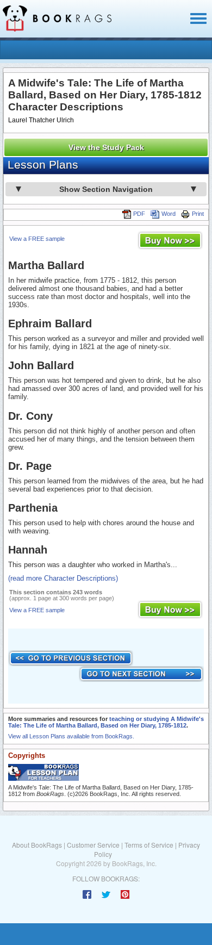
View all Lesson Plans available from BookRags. (71, 736)
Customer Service (93, 844)
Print (198, 213)
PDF (139, 213)
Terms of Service (148, 844)
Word (168, 213)
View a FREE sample (37, 238)
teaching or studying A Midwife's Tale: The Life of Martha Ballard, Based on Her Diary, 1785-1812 (106, 722)
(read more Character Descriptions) (63, 578)
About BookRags (37, 844)
